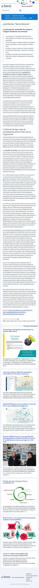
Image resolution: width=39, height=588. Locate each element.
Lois (30, 18)
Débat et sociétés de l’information (16, 18)
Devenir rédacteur (27, 6)
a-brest (6, 6)
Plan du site (29, 581)
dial (18, 319)
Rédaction (28, 574)
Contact (24, 4)
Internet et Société (18, 16)
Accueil (7, 16)
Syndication (29, 577)
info (34, 321)
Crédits (28, 579)
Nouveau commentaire (30, 326)
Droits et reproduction (32, 575)
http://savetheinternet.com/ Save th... (13, 314)
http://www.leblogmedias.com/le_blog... (14, 312)
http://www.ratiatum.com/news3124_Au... (20, 310)
